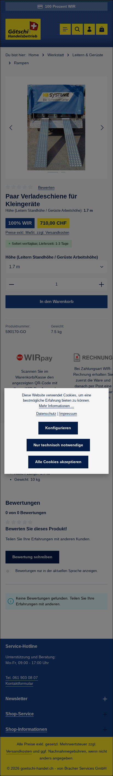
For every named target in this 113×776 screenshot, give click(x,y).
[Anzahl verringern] (11, 284)
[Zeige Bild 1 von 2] (52, 172)
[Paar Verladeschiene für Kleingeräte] (56, 127)
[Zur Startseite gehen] (23, 29)
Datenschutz (46, 414)
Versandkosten (19, 751)
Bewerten (46, 187)
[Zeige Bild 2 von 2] (63, 172)
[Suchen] (77, 29)
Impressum (68, 414)
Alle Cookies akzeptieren (58, 462)
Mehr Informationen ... (56, 406)
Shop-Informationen (26, 729)
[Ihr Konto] (89, 29)
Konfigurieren (58, 428)
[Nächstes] (102, 127)
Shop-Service (19, 713)
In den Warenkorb (57, 301)
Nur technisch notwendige (58, 445)
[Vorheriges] (11, 127)
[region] (56, 127)
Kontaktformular (19, 683)
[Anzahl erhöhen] (102, 284)
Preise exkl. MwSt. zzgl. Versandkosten (37, 232)
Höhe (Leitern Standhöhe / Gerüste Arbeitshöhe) (51, 257)
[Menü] (65, 29)
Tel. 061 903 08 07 (21, 677)
